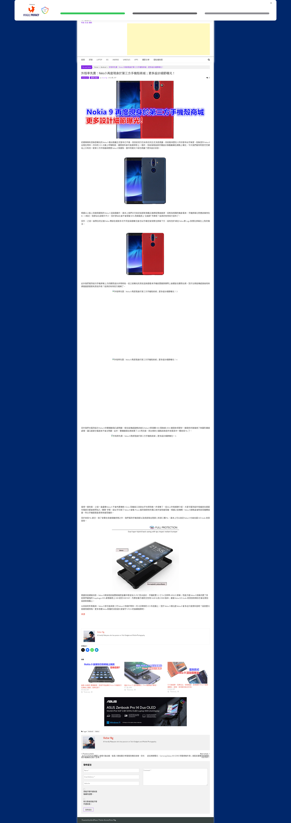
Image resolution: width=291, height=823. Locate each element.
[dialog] (145, 10)
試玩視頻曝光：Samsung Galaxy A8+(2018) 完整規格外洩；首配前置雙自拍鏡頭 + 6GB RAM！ (178, 756)
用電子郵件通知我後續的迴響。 (90, 792)
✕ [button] (271, 3)
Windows (126, 60)
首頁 (83, 60)
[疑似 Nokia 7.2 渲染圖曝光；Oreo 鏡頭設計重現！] (144, 673)
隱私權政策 (158, 60)
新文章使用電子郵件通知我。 (90, 802)
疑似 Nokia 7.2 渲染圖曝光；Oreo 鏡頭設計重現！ (141, 685)
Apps (136, 60)
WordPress (94, 820)
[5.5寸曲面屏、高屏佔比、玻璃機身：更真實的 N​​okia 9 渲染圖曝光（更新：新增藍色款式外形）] (188, 673)
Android (116, 60)
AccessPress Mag (110, 820)
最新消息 (94, 78)
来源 (83, 614)
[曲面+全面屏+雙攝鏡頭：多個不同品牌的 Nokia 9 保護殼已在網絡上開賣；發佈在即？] (101, 673)
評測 (91, 60)
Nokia (97, 731)
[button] (92, 13)
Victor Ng (104, 78)
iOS (107, 60)
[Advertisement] (168, 39)
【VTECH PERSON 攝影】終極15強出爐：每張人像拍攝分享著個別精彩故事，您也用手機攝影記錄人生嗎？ (112, 756)
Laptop (99, 60)
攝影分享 (145, 60)
